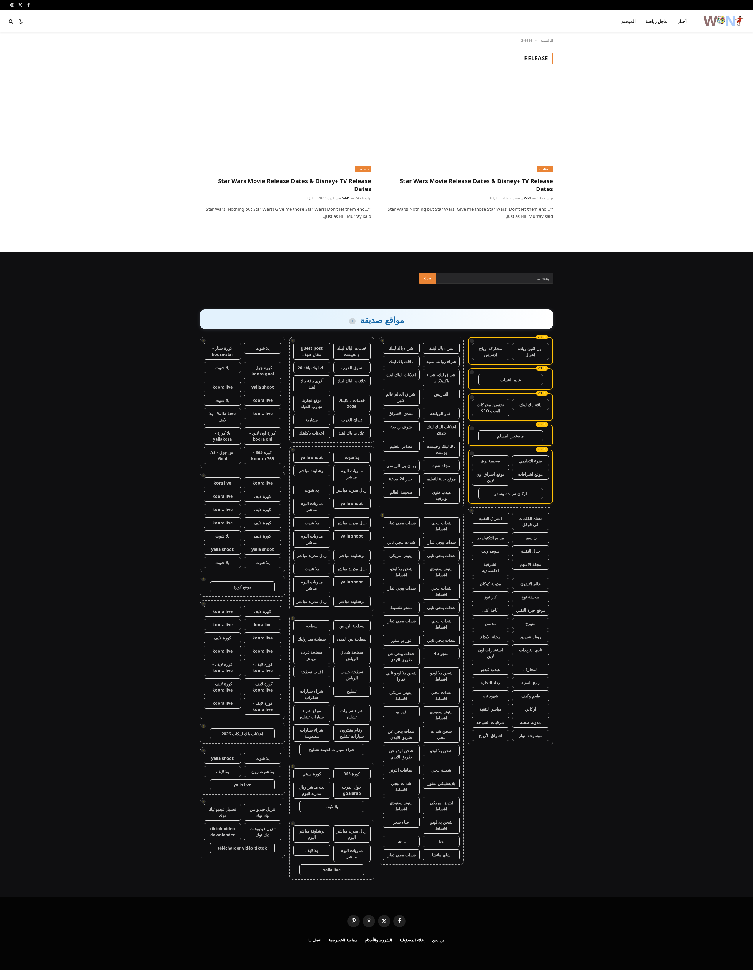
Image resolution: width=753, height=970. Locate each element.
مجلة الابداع (490, 636)
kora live (222, 483)
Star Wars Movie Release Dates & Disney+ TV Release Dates (476, 185)
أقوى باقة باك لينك (312, 384)
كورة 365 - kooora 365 (262, 455)
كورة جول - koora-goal (262, 371)
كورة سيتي (311, 774)
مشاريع (312, 419)
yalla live (332, 870)
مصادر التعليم (401, 446)
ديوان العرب (351, 419)
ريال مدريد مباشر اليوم (352, 834)
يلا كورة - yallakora (222, 436)
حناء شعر (401, 822)
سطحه (312, 626)
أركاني (530, 709)
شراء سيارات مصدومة (311, 733)
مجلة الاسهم (530, 564)
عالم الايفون (530, 583)
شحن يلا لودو (441, 750)
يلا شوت (352, 457)
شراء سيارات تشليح (352, 713)
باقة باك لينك (530, 404)
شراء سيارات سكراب (311, 694)
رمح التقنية (530, 682)
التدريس (441, 394)
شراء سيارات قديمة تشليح (332, 749)
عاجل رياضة (657, 21)
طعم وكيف (530, 696)
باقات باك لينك (401, 361)
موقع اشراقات (530, 474)
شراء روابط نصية (441, 361)
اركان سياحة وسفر (510, 493)
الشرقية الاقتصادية (490, 567)
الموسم (628, 21)
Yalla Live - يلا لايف (222, 416)
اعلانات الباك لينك (401, 374)
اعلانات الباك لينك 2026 (441, 430)
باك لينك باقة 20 (312, 367)
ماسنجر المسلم (510, 436)
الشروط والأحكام (378, 940)
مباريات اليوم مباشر (352, 474)
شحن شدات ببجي (441, 734)
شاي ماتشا (441, 855)
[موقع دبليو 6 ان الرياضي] (723, 21)
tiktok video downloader (222, 832)
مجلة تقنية (441, 465)
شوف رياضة (401, 427)
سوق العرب (351, 367)
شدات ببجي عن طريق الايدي (401, 656)
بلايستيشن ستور (441, 783)
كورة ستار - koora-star (222, 351)
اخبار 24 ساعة (401, 479)
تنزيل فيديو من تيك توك (262, 812)
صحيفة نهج (530, 597)
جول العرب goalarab (351, 790)
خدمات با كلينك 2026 (352, 403)
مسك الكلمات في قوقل (531, 521)
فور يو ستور (401, 640)
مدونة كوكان (490, 583)
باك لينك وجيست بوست (441, 449)
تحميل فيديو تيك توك (222, 812)
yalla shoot (312, 457)
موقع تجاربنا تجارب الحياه (311, 403)
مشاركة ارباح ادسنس (490, 351)
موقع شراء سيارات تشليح (312, 713)
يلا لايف (332, 806)
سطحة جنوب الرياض (352, 675)
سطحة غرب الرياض (311, 655)
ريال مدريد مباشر (352, 490)
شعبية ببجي (441, 770)
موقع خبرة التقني (530, 610)
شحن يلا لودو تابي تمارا (401, 676)
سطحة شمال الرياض (351, 655)
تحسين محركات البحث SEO (490, 408)
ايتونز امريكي (401, 555)
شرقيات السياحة (490, 722)
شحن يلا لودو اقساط (401, 572)
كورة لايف (262, 496)
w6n (527, 197)
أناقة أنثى (490, 610)
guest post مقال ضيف (312, 351)
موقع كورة (242, 587)
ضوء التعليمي (530, 461)
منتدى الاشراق (401, 413)
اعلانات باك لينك (352, 433)
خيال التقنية (530, 551)
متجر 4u (441, 653)
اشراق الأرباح (490, 735)
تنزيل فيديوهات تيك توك (263, 832)
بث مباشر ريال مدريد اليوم (311, 790)
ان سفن (531, 537)
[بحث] (11, 21)
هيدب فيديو (490, 669)
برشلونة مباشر (312, 470)
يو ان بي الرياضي (401, 465)
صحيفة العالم (401, 492)
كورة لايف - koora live (262, 667)
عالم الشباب (510, 379)
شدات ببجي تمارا (401, 522)
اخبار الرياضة (441, 413)
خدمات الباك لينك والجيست (352, 351)
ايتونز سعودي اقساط (441, 572)
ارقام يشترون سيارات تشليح (352, 733)
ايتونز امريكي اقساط (401, 695)
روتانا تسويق (530, 636)
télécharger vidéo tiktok (242, 848)
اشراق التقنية (490, 518)
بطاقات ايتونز (401, 770)
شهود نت (490, 696)
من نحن (438, 940)
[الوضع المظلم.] (20, 21)
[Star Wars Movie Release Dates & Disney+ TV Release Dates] (467, 124)
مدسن (490, 623)
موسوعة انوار (530, 735)
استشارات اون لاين (490, 653)
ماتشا (401, 841)
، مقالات (545, 169)
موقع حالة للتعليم (441, 479)
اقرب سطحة (312, 671)
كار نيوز (490, 597)
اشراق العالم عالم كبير (401, 397)
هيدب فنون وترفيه (441, 495)
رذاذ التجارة (490, 682)
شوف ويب (490, 551)
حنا (441, 841)
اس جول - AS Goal (222, 455)
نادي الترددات (530, 650)
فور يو (401, 711)
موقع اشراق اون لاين (490, 477)
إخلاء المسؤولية (412, 940)
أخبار (682, 21)
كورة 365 (352, 774)
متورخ (530, 623)
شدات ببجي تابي (401, 542)
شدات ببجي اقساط (441, 526)
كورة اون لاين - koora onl (262, 436)
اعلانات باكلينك (311, 433)
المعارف (530, 669)
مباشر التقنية (490, 709)
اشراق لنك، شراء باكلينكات (441, 378)
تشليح (352, 691)
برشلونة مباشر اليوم (312, 834)
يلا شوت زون (262, 771)
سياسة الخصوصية (343, 940)
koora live (222, 387)
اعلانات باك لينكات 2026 (242, 734)
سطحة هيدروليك (312, 639)
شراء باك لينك (441, 348)
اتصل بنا (314, 940)
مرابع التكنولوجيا (490, 537)
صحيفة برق (490, 461)
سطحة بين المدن (351, 639)
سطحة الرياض (351, 626)
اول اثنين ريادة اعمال (530, 351)
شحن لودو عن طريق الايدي (401, 754)
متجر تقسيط (401, 607)
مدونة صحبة (530, 722)
